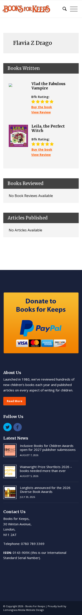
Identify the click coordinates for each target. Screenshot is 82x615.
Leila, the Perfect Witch (48, 128)
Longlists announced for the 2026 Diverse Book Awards (45, 490)
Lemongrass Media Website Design (23, 610)
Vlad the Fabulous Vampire (48, 86)
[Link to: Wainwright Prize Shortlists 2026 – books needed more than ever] (10, 471)
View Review (41, 112)
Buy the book (41, 107)
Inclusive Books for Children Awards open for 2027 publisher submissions (48, 448)
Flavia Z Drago (32, 42)
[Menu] (72, 9)
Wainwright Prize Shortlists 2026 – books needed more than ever (46, 469)
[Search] (62, 9)
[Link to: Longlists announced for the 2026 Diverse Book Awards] (10, 492)
